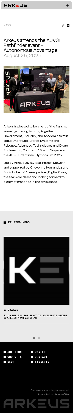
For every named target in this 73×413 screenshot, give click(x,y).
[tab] (34, 338)
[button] (67, 5)
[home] (15, 5)
